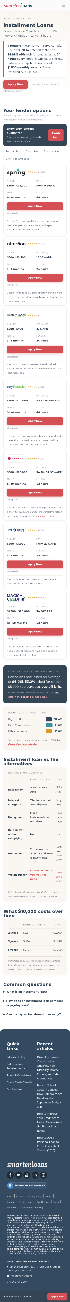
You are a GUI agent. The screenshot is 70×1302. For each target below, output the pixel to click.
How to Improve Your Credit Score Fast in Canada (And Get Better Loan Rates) (49, 1122)
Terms (48, 1196)
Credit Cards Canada (19, 1082)
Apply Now (15, 84)
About (10, 1196)
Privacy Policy (35, 1196)
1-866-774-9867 (18, 1281)
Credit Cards (43, 1201)
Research (11, 1207)
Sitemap (11, 1201)
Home (6, 18)
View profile (12, 213)
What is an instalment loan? (26, 991)
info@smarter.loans (21, 1275)
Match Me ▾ (56, 135)
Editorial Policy (16, 1057)
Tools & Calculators (19, 1075)
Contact (20, 1196)
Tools (56, 1201)
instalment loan (46, 516)
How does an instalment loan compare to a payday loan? (33, 1003)
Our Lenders (15, 1089)
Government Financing (31, 1207)
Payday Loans (26, 1201)
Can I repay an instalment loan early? (33, 1014)
